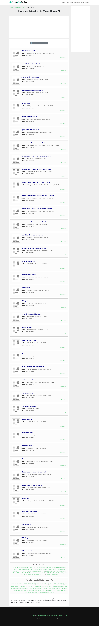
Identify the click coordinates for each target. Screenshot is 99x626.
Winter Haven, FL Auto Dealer (56, 585)
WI (42, 574)
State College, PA (62, 573)
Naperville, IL (49, 571)
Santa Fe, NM (25, 573)
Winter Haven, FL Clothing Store (52, 586)
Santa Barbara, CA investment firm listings (28, 569)
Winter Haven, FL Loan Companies (46, 592)
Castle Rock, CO (61, 569)
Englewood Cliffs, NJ (16, 573)
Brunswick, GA (32, 571)
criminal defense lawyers (52, 574)
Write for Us (54, 615)
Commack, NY (38, 573)
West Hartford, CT (23, 571)
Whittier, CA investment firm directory (47, 569)
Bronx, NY (31, 573)
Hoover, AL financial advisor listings (21, 567)
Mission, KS (55, 571)
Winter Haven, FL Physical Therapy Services (49, 588)
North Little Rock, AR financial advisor (39, 567)
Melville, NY (45, 573)
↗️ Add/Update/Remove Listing (39, 43)
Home (63, 2)
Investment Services (73, 2)
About (87, 2)
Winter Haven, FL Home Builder (56, 590)
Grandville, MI (62, 571)
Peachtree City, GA (40, 571)
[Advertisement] (39, 27)
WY (44, 574)
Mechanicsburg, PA (52, 573)
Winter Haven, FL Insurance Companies (26, 585)
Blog (82, 2)
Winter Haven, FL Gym (43, 590)
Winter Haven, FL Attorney (42, 585)
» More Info (63, 57)
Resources (60, 615)
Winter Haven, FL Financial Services (29, 590)
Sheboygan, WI (37, 574)
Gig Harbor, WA (29, 574)
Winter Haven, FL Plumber (17, 583)
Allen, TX (23, 574)
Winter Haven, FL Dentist (30, 583)
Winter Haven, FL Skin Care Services (30, 588)
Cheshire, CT (16, 571)
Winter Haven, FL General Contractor (35, 586)
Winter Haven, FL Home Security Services (46, 583)
